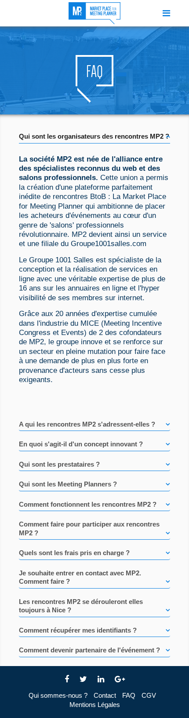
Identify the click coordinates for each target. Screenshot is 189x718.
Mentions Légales (94, 704)
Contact (105, 695)
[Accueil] (94, 13)
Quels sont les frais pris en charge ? (74, 552)
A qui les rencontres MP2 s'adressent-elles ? (87, 424)
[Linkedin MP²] (101, 679)
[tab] (94, 133)
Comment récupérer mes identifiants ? (78, 630)
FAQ (128, 695)
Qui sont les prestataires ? (59, 464)
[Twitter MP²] (83, 679)
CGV (149, 695)
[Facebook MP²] (67, 679)
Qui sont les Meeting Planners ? (68, 484)
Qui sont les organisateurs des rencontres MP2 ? (94, 136)
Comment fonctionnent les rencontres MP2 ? (87, 504)
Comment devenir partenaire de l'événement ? (89, 650)
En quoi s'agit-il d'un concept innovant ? (81, 444)
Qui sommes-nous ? (58, 695)
